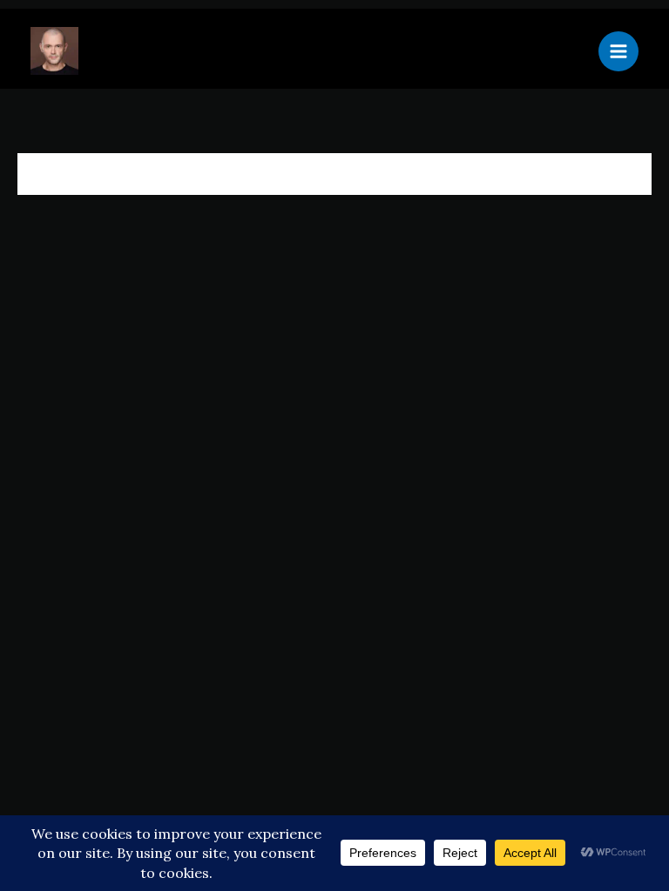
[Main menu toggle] (618, 51)
